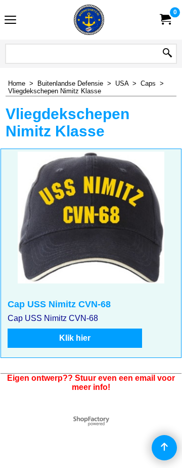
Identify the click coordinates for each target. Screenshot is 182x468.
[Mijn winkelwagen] (164, 19)
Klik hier (74, 338)
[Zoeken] (167, 53)
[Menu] (10, 21)
